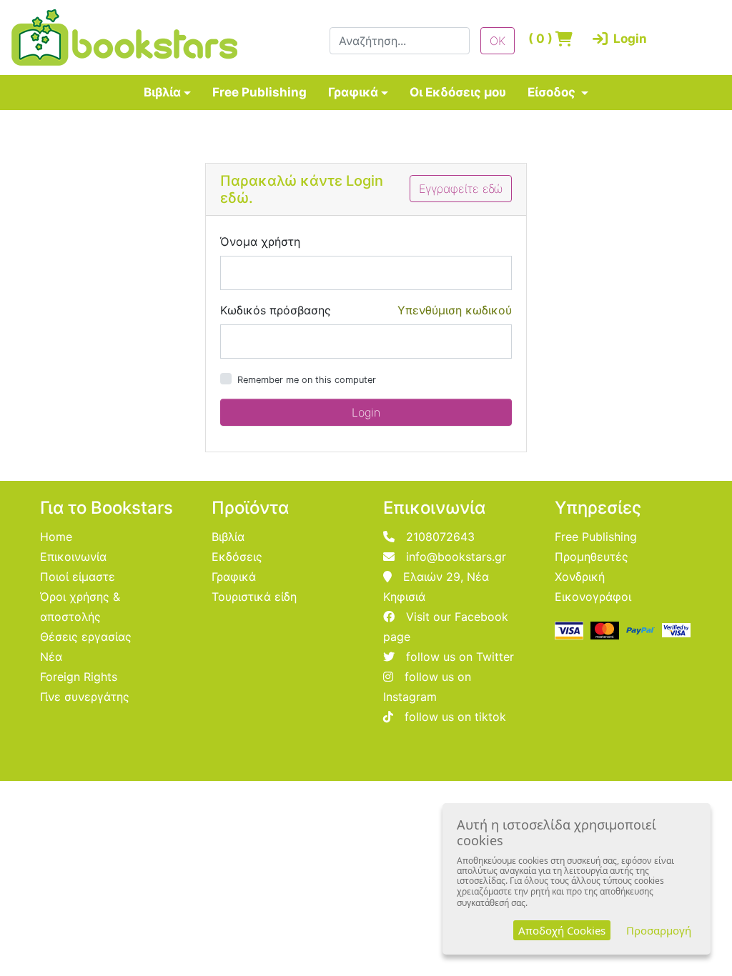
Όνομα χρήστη (260, 241)
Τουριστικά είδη (254, 596)
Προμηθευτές (591, 556)
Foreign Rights (78, 676)
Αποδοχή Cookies (561, 930)
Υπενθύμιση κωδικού (454, 310)
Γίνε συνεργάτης (84, 696)
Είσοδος (553, 92)
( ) (541, 38)
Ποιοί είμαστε (77, 576)
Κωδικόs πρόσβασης (275, 310)
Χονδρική (580, 576)
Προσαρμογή (658, 930)
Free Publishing (259, 92)
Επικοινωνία (73, 556)
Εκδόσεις (237, 556)
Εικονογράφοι (593, 596)
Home (56, 536)
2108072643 (440, 536)
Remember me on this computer (306, 379)
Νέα (51, 656)
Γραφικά (353, 92)
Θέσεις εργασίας (86, 636)
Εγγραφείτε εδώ (461, 188)
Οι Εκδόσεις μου (458, 92)
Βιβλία (162, 92)
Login (616, 38)
